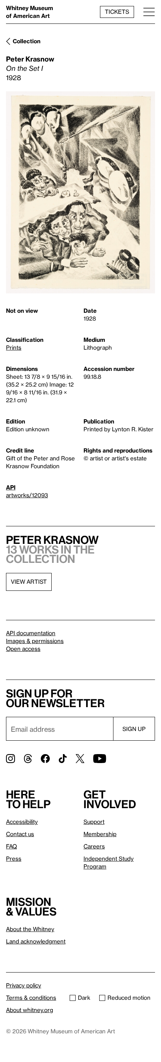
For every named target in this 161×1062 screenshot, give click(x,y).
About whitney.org (29, 1009)
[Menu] (149, 11)
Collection (26, 41)
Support (93, 821)
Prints (13, 347)
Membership (99, 834)
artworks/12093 (27, 495)
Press (13, 858)
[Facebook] (45, 759)
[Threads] (27, 759)
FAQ (11, 846)
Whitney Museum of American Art (29, 11)
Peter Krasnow (30, 59)
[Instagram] (10, 759)
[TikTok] (62, 759)
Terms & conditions (31, 997)
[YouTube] (99, 759)
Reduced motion (129, 997)
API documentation (30, 633)
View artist (29, 581)
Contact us (20, 834)
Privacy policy (23, 985)
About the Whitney (30, 929)
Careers (94, 846)
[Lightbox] (80, 192)
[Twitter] (80, 759)
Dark (84, 997)
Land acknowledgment (36, 941)
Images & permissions (35, 640)
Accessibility (22, 821)
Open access (23, 648)
